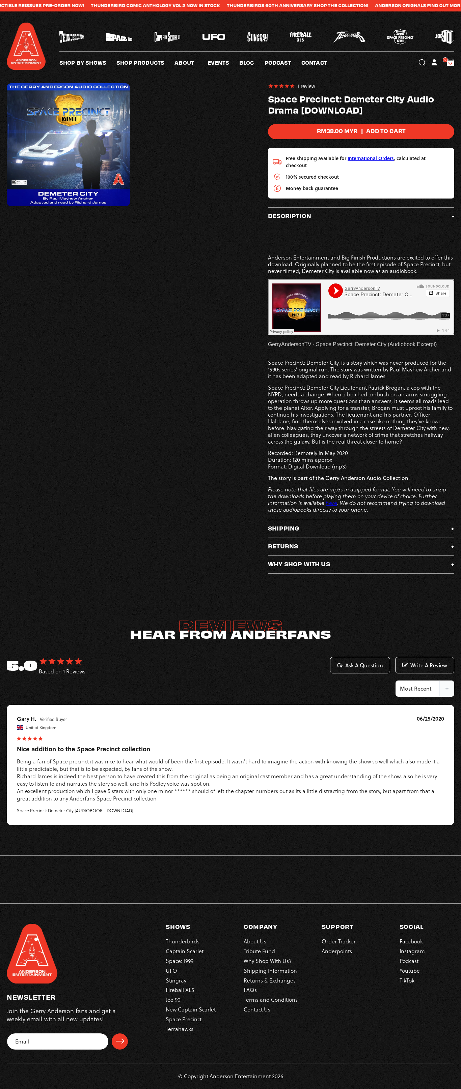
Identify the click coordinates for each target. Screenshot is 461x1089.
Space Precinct (183, 1019)
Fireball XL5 (180, 990)
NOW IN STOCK (173, 5)
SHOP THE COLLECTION (310, 5)
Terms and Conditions (271, 999)
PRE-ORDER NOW (32, 5)
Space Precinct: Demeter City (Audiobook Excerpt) (376, 344)
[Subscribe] (120, 1041)
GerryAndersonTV (289, 344)
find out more (415, 5)
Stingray (176, 980)
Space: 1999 (179, 960)
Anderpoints (337, 951)
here (331, 503)
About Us (255, 941)
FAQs (250, 990)
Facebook (411, 941)
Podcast (409, 960)
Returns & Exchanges (270, 980)
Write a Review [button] (428, 665)
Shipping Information (270, 970)
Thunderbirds (182, 941)
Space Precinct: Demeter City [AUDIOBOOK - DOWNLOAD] (75, 810)
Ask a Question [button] (364, 665)
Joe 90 (173, 999)
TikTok (407, 980)
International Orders (371, 158)
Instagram (412, 951)
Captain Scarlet (185, 951)
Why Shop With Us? (268, 960)
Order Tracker (339, 941)
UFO (171, 970)
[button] (191, 62)
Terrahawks (179, 1028)
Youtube (410, 970)
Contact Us (257, 1009)
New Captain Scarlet (191, 1009)
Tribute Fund (259, 951)
